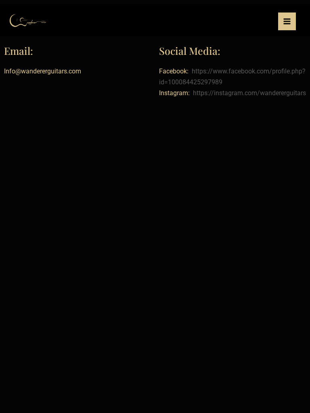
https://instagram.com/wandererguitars (249, 93)
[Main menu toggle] (287, 21)
